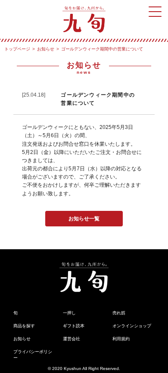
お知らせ (45, 49)
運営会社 (71, 338)
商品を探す (24, 325)
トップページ (17, 49)
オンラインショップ (131, 325)
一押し (69, 312)
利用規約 (121, 338)
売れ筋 (118, 312)
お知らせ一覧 (84, 219)
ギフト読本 (73, 325)
